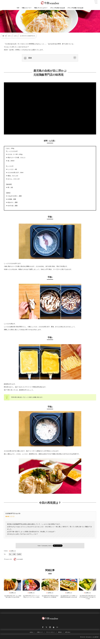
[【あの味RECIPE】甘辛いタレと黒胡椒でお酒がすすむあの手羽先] (12, 585)
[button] (74, 58)
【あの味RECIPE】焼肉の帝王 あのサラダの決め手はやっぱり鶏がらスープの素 (87, 597)
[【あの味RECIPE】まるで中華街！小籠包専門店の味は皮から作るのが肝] (68, 585)
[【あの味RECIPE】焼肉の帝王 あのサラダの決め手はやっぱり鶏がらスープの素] (87, 585)
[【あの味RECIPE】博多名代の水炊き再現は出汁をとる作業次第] (50, 585)
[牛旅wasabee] (50, 3)
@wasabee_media (46, 545)
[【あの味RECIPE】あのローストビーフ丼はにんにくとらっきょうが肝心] (31, 585)
